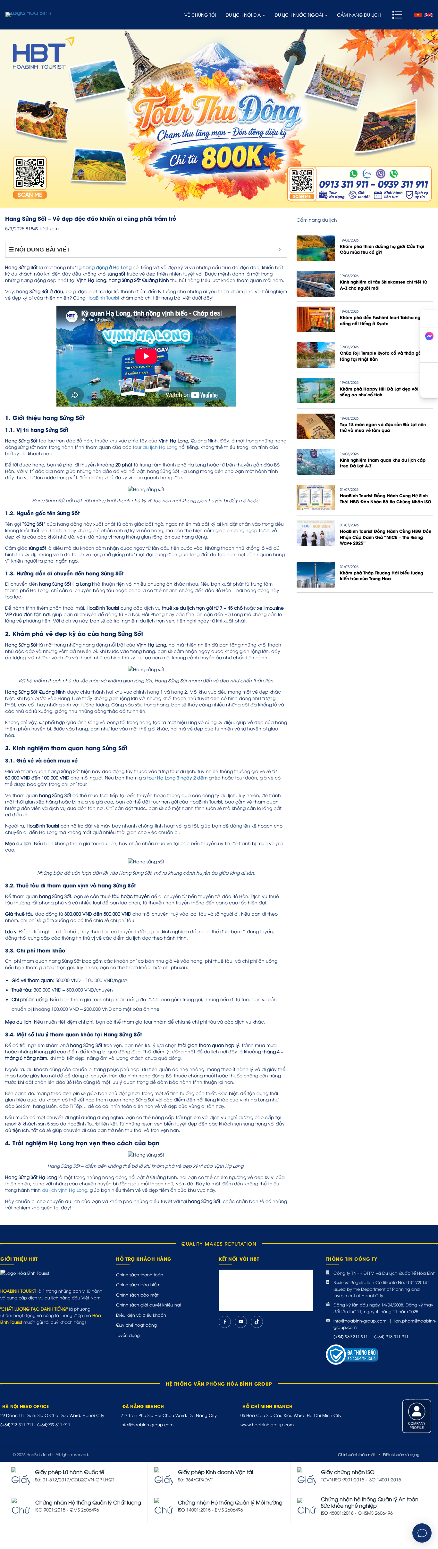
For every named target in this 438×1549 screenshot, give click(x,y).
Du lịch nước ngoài (299, 15)
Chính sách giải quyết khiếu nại (148, 1304)
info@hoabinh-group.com (359, 1320)
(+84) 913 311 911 (391, 1336)
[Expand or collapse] (279, 249)
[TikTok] (257, 1322)
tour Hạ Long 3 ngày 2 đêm (177, 777)
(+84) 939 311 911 (350, 1336)
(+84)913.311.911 (16, 1424)
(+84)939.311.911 (53, 1424)
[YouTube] (241, 1322)
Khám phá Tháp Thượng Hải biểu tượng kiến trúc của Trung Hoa (381, 575)
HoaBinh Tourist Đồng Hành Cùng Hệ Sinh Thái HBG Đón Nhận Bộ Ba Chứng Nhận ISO (385, 498)
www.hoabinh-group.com (267, 1424)
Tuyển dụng (128, 1335)
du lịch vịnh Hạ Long (64, 1190)
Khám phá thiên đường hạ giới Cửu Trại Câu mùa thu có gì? (382, 249)
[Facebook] (225, 1322)
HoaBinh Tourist (103, 297)
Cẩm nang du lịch (359, 15)
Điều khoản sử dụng (401, 1454)
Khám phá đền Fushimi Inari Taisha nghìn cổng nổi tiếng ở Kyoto (383, 320)
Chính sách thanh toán (139, 1274)
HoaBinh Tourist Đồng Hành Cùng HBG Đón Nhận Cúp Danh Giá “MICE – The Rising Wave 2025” (385, 537)
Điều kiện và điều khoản (141, 1315)
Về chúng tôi (200, 15)
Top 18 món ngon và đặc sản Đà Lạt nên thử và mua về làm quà (383, 427)
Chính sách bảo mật (137, 1295)
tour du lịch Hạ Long (155, 447)
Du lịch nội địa (244, 15)
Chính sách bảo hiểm (138, 1284)
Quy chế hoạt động (136, 1325)
